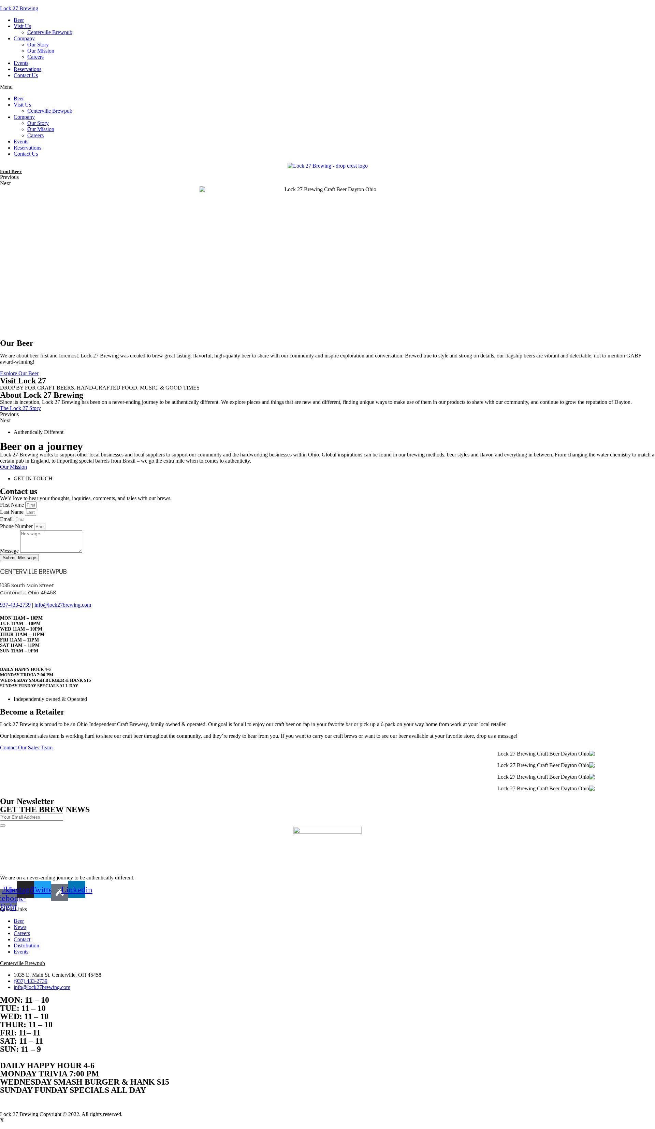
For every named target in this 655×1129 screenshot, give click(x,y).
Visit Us (245, 575)
